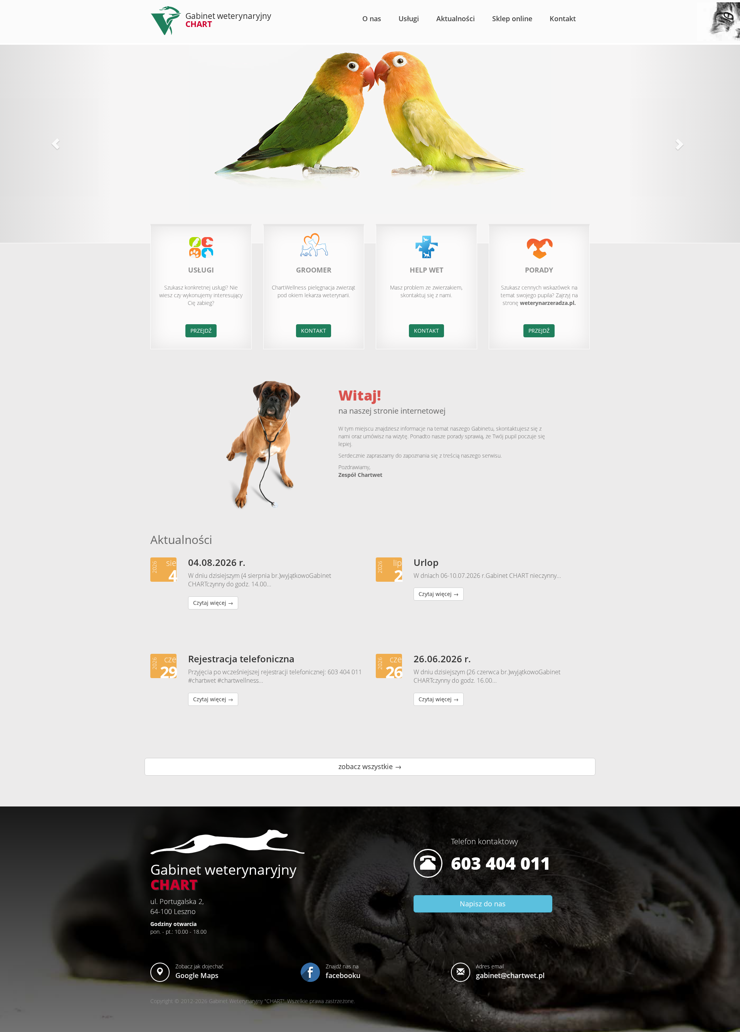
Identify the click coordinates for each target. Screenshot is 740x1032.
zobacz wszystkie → (370, 766)
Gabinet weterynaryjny (228, 19)
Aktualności (455, 18)
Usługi (409, 18)
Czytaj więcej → (213, 602)
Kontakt (563, 18)
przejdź (201, 330)
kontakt (313, 330)
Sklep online (512, 18)
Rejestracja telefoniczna (241, 658)
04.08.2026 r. (217, 562)
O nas (371, 18)
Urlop (426, 562)
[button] (55, 144)
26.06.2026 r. (442, 658)
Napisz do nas (483, 903)
